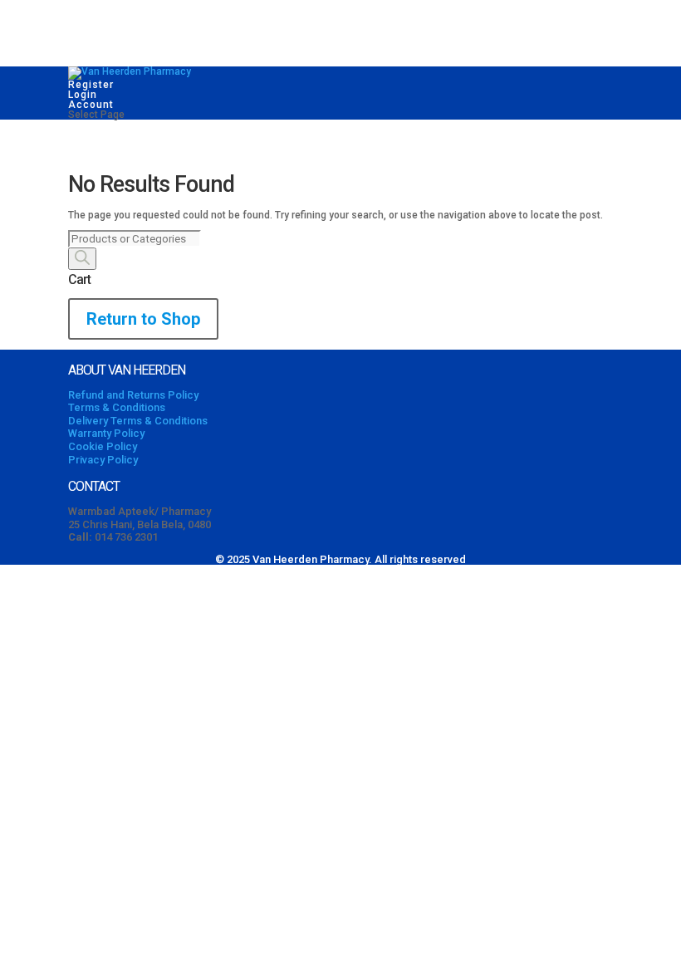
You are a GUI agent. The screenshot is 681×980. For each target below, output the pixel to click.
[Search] (82, 258)
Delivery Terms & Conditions (138, 420)
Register (91, 85)
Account (91, 104)
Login (82, 94)
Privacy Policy (103, 459)
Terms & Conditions (116, 407)
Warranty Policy (106, 433)
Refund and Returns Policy (133, 395)
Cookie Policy (102, 446)
